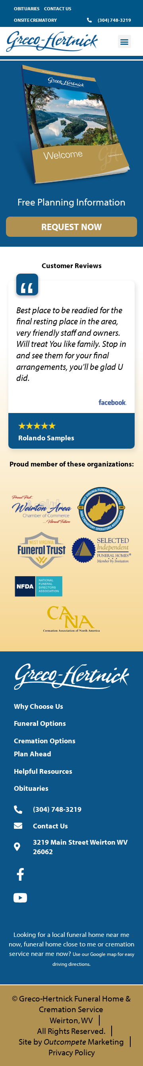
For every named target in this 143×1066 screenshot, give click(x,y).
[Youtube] (20, 969)
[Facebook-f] (20, 946)
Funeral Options (40, 795)
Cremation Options (44, 812)
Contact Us (57, 8)
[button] (124, 41)
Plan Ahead (32, 825)
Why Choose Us (38, 777)
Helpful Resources (43, 842)
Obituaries (26, 8)
